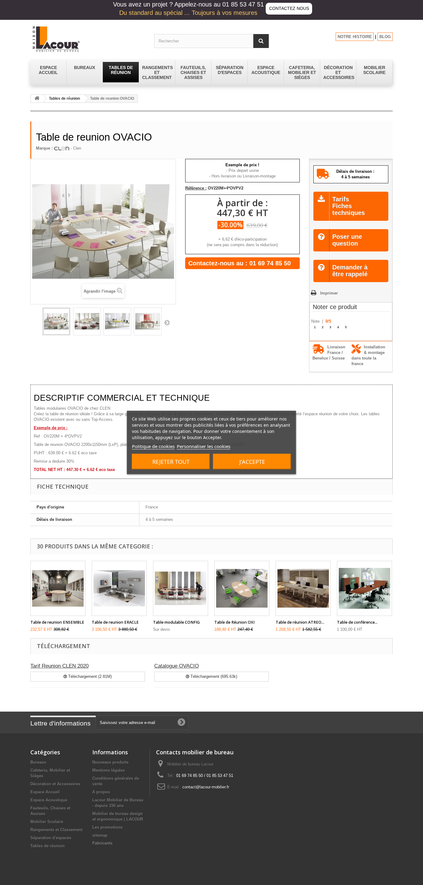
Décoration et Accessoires (55, 784)
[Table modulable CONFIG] (180, 588)
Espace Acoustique (48, 800)
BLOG (385, 36)
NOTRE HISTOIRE (355, 36)
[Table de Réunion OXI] (241, 588)
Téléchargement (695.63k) (213, 676)
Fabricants (102, 843)
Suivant (167, 322)
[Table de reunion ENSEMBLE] (57, 588)
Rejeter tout (171, 461)
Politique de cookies (153, 446)
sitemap (99, 835)
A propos (101, 792)
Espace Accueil (45, 792)
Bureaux (38, 762)
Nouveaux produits (110, 762)
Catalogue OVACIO (176, 666)
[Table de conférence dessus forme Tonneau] (364, 588)
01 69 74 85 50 (270, 263)
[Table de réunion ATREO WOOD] (303, 588)
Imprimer (329, 293)
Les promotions (107, 827)
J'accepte (252, 461)
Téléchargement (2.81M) (89, 676)
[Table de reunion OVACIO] (56, 321)
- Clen (75, 148)
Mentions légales (108, 770)
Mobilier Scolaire (46, 821)
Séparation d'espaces (50, 837)
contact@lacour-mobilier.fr (205, 787)
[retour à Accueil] (37, 98)
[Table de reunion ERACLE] (119, 588)
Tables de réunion (64, 98)
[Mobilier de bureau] (87, 38)
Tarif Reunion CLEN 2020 (59, 666)
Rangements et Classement (56, 829)
